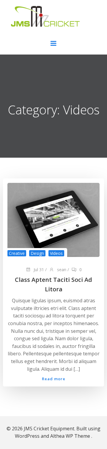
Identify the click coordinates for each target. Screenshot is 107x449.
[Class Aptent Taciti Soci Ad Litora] (53, 219)
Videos (56, 253)
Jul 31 (38, 269)
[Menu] (53, 44)
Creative (17, 253)
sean (61, 269)
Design (37, 253)
